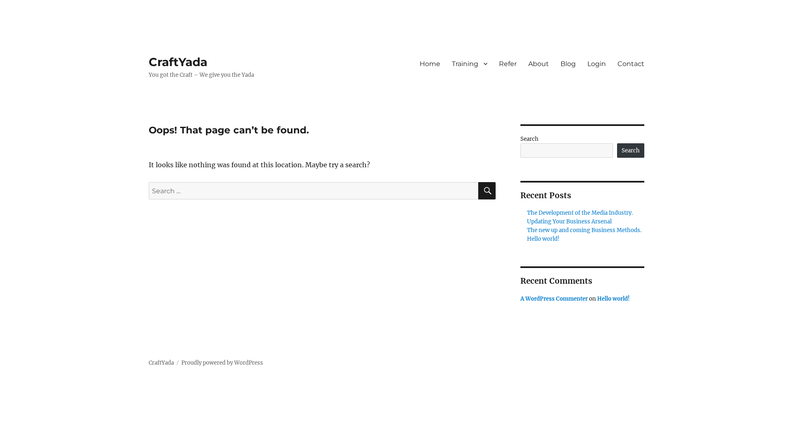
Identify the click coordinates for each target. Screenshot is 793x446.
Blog (568, 64)
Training (465, 64)
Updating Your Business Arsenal (569, 221)
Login (596, 64)
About (538, 64)
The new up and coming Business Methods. (584, 230)
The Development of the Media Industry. (580, 212)
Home (430, 64)
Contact (630, 64)
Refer (508, 64)
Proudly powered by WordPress (222, 362)
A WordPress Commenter (554, 298)
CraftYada (178, 62)
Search (529, 138)
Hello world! (543, 238)
